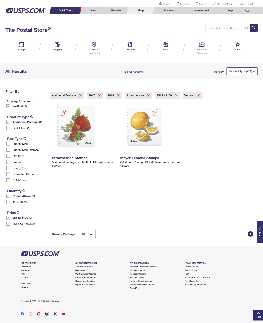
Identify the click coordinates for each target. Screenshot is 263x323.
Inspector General (138, 274)
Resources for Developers (142, 284)
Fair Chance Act (192, 281)
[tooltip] (32, 101)
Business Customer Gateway (143, 266)
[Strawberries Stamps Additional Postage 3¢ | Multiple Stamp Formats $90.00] (84, 126)
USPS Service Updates (85, 274)
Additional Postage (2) (28, 122)
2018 (111, 95)
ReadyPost (19, 168)
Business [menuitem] (169, 10)
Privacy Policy (191, 266)
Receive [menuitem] (116, 10)
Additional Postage (64, 95)
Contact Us (26, 266)
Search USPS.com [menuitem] (247, 10)
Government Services (85, 281)
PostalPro (134, 288)
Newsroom (80, 270)
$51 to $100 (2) (22, 217)
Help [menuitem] (230, 10)
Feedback (25, 277)
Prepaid (17, 162)
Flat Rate (18, 155)
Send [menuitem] (93, 10)
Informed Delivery (224, 4)
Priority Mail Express (26, 149)
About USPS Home (84, 266)
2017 (92, 95)
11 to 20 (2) (20, 202)
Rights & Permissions (85, 284)
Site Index (25, 270)
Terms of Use (191, 270)
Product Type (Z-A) (240, 71)
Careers (24, 287)
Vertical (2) (20, 106)
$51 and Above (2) (24, 223)
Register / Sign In (246, 4)
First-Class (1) (21, 128)
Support (202, 4)
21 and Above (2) (24, 196)
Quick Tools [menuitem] (66, 10)
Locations (184, 4)
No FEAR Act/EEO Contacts (197, 277)
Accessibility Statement (195, 284)
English (163, 4)
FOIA (187, 274)
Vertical (189, 95)
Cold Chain (20, 180)
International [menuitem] (201, 10)
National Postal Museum (141, 281)
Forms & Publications (85, 277)
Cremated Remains (25, 174)
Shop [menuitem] (141, 10)
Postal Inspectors (138, 270)
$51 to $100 (164, 95)
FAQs (23, 274)
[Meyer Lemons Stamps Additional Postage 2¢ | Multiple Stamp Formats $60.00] (152, 126)
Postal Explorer (137, 277)
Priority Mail (20, 143)
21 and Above (135, 95)
